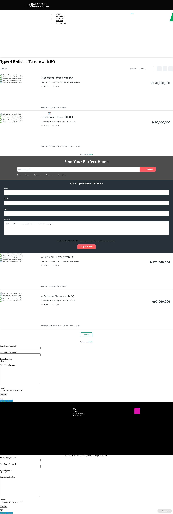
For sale (77, 146)
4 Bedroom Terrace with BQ (57, 117)
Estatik (90, 154)
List (165, 68)
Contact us (61, 23)
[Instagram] (151, 5)
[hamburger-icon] (132, 13)
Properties (60, 16)
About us (60, 19)
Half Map (170, 68)
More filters (62, 175)
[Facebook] (123, 411)
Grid (159, 68)
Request (59, 21)
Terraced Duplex (67, 146)
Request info (86, 247)
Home (58, 14)
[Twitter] (130, 411)
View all (86, 335)
